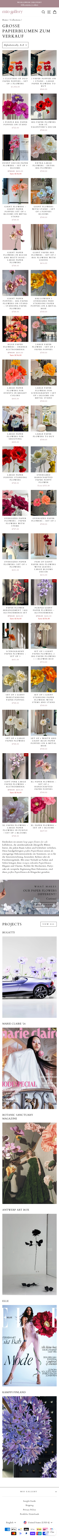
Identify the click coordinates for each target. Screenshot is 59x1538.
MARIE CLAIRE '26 (14, 1023)
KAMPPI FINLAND (14, 1392)
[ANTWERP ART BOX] (29, 1254)
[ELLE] (29, 1345)
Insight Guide (29, 1501)
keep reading (45, 905)
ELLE (5, 1301)
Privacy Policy (29, 1510)
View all (49, 924)
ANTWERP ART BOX (15, 1210)
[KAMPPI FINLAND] (29, 1437)
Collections (15, 20)
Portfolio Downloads (29, 1514)
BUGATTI (8, 932)
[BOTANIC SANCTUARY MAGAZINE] (29, 1163)
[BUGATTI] (29, 977)
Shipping (30, 1505)
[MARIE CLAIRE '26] (29, 1068)
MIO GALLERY (28, 1491)
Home (5, 20)
